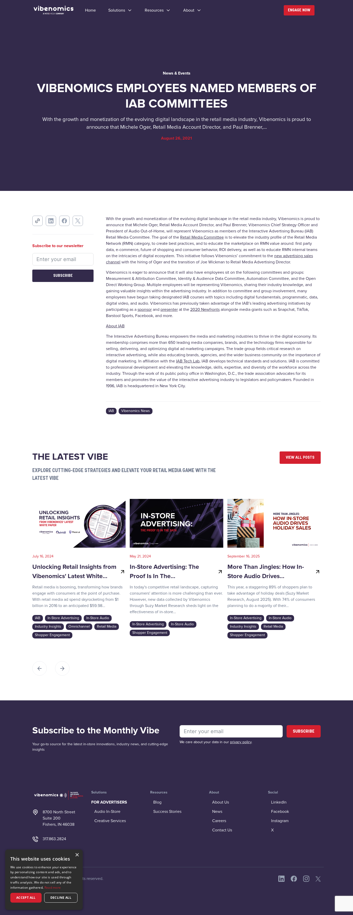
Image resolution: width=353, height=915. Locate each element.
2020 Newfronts (205, 309)
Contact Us (222, 830)
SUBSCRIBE (303, 731)
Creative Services (110, 821)
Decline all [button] (60, 897)
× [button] (77, 855)
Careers (219, 821)
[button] (120, 10)
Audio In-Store (107, 811)
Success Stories (167, 811)
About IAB (115, 326)
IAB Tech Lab (187, 361)
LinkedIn (279, 802)
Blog (157, 802)
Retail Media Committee (202, 237)
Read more (52, 887)
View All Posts (300, 458)
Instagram (280, 821)
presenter (169, 309)
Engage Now (299, 10)
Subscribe (63, 276)
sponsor (144, 309)
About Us (220, 802)
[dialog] (44, 879)
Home (90, 10)
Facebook (280, 811)
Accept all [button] (26, 897)
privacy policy (240, 742)
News (217, 811)
